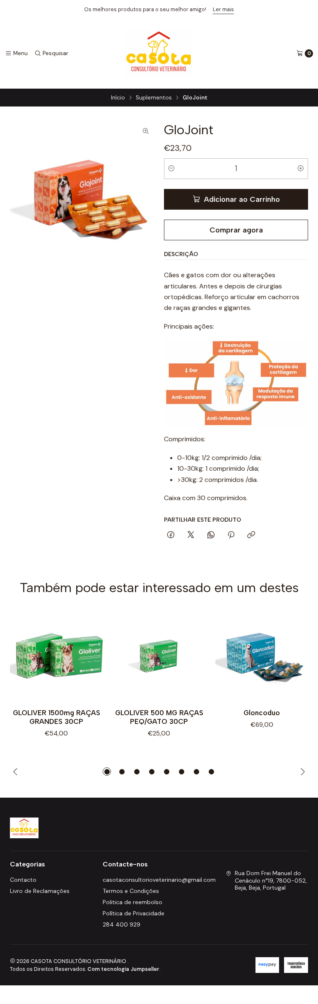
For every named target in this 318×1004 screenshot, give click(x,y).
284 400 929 (121, 924)
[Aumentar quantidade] (301, 169)
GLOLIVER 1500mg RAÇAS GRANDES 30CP (56, 717)
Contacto (23, 879)
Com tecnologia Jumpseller (123, 969)
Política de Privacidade (133, 913)
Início (118, 98)
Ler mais (223, 9)
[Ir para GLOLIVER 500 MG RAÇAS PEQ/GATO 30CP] (159, 655)
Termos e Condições (131, 891)
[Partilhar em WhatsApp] (211, 535)
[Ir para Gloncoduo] (261, 655)
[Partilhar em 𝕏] (191, 535)
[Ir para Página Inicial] (159, 53)
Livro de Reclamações (40, 891)
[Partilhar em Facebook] (171, 535)
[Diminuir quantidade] (171, 169)
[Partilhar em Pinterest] (231, 535)
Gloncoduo (261, 713)
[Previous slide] (16, 772)
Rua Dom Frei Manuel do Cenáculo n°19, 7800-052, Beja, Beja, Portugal (271, 880)
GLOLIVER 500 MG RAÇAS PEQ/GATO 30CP (159, 717)
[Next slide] (302, 772)
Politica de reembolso (132, 902)
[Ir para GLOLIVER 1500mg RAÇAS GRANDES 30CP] (56, 655)
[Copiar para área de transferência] (251, 535)
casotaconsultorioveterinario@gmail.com (159, 879)
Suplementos (154, 98)
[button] (107, 772)
